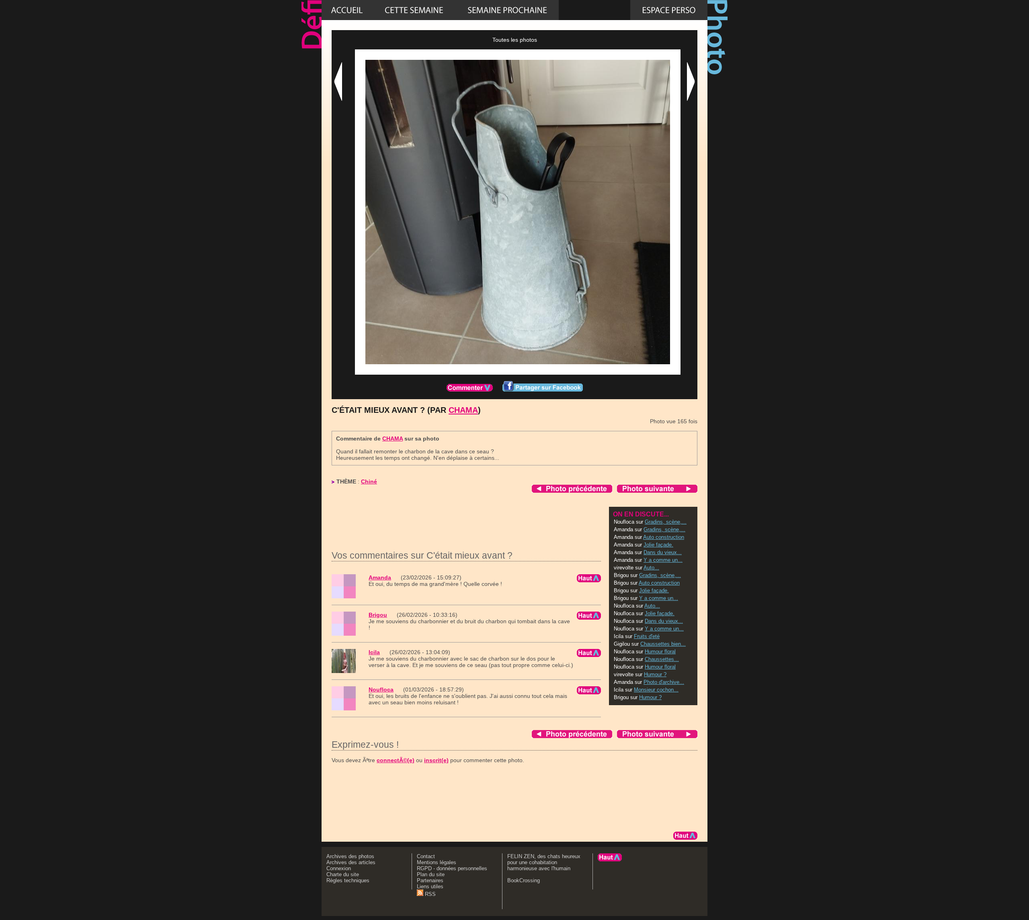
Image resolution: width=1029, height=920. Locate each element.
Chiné (369, 481)
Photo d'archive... (664, 682)
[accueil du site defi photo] (347, 10)
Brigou (378, 615)
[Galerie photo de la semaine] (414, 10)
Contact (426, 856)
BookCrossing (523, 880)
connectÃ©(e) (395, 760)
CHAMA (463, 410)
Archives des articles (350, 862)
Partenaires (430, 880)
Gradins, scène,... (666, 522)
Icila (374, 652)
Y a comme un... (663, 560)
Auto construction (663, 537)
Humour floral (660, 652)
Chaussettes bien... (663, 644)
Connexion (338, 868)
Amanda (380, 577)
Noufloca (381, 689)
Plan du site (431, 874)
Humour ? (655, 674)
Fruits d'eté (647, 636)
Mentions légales (436, 862)
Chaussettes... (662, 659)
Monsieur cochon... (656, 690)
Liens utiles (430, 886)
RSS (429, 894)
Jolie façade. (658, 545)
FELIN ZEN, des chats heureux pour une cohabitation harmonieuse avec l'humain (543, 862)
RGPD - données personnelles (452, 868)
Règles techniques (347, 880)
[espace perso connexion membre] (668, 10)
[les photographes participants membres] (594, 10)
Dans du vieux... (663, 552)
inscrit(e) (436, 760)
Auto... (651, 568)
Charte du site (342, 874)
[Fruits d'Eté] (507, 10)
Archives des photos (350, 856)
